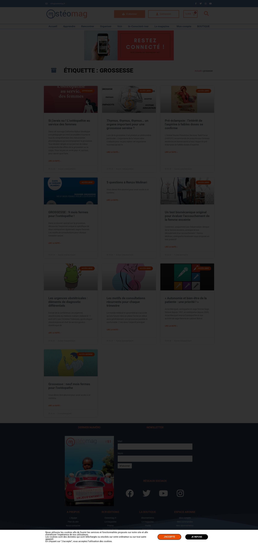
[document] (129, 272)
